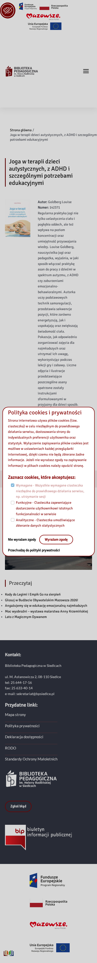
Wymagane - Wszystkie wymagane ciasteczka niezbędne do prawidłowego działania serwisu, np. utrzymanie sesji (50, 491)
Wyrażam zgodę (56, 539)
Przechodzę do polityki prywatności (34, 550)
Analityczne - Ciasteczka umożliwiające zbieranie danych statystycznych (45, 523)
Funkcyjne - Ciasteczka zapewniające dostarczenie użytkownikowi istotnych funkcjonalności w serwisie (44, 508)
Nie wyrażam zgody (22, 539)
